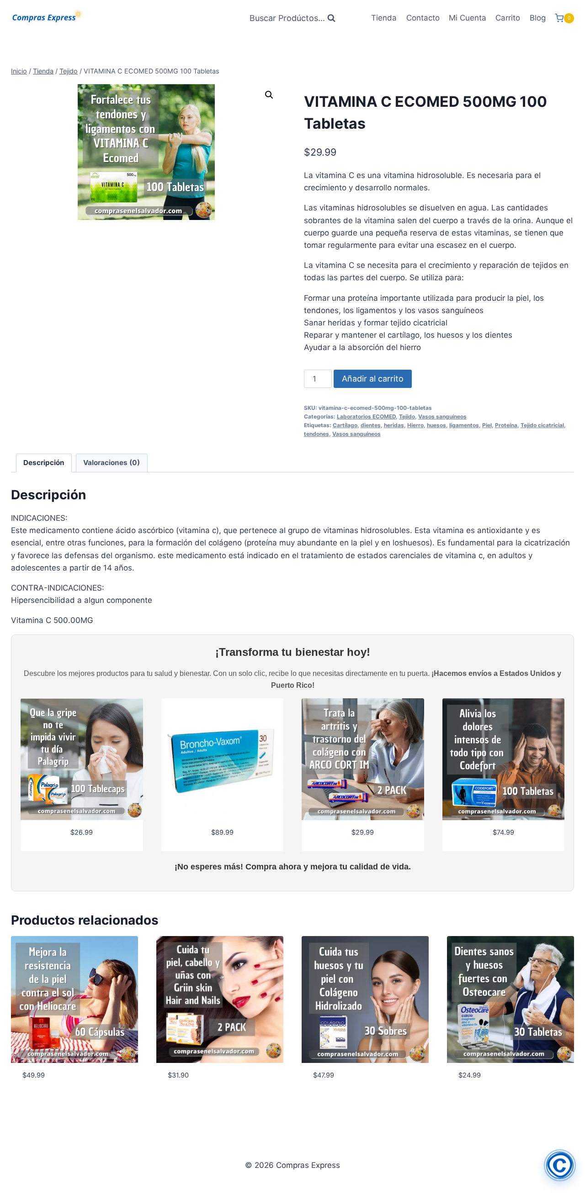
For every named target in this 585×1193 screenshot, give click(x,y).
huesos (436, 425)
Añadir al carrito (373, 378)
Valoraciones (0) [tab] (111, 462)
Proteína (506, 425)
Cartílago (345, 425)
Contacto (423, 17)
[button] (269, 95)
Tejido (407, 416)
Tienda (384, 17)
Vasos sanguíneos (442, 416)
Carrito (507, 17)
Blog (538, 17)
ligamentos (464, 425)
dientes (371, 425)
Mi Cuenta (467, 17)
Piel (487, 425)
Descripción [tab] (43, 462)
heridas (394, 425)
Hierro (415, 425)
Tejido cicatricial (542, 425)
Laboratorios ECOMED (366, 416)
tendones (316, 433)
